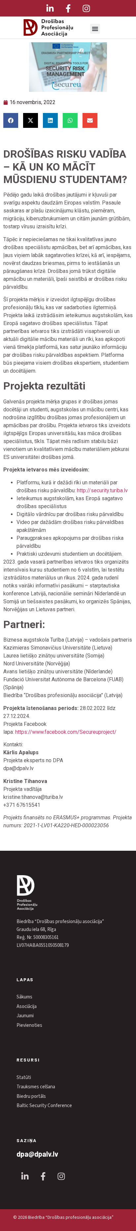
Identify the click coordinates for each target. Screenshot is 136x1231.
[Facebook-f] (68, 8)
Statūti (24, 1077)
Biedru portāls (31, 1096)
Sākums (24, 996)
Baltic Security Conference (44, 1105)
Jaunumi (25, 1015)
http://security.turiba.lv (102, 490)
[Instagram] (86, 8)
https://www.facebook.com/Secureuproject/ (66, 732)
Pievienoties (29, 1025)
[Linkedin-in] (50, 8)
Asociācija (27, 1006)
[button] (95, 29)
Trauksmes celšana (36, 1086)
